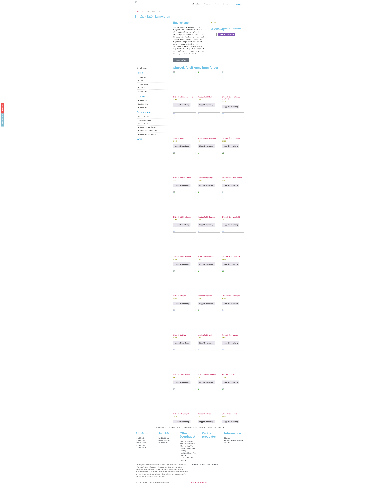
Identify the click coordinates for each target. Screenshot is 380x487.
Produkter (207, 4)
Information (196, 4)
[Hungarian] (235, 3)
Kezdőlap (137, 12)
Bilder (217, 4)
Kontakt (225, 4)
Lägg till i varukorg (226, 35)
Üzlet (143, 12)
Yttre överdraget (144, 112)
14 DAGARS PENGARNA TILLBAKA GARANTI (227, 28)
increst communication (199, 482)
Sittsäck (140, 72)
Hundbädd (141, 96)
